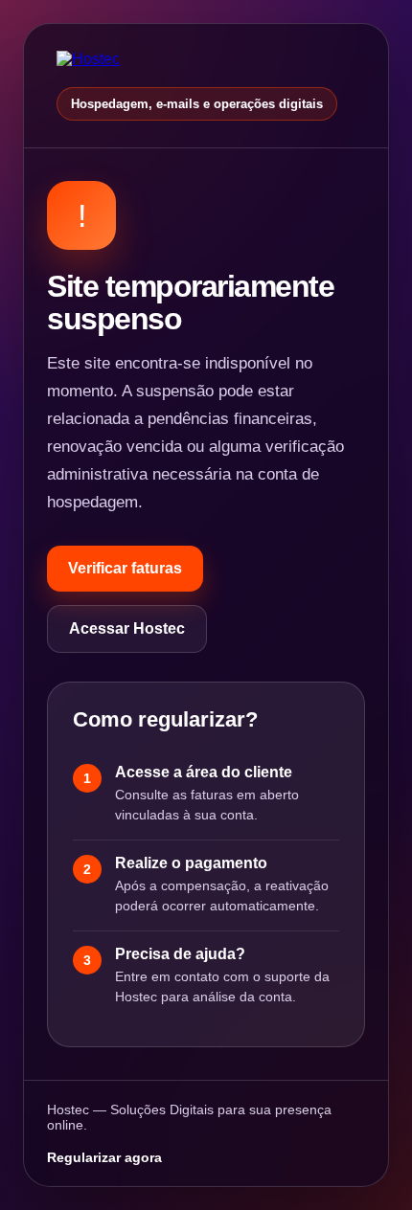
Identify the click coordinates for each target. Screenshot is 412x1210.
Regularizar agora (104, 1157)
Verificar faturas (125, 568)
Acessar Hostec (127, 628)
